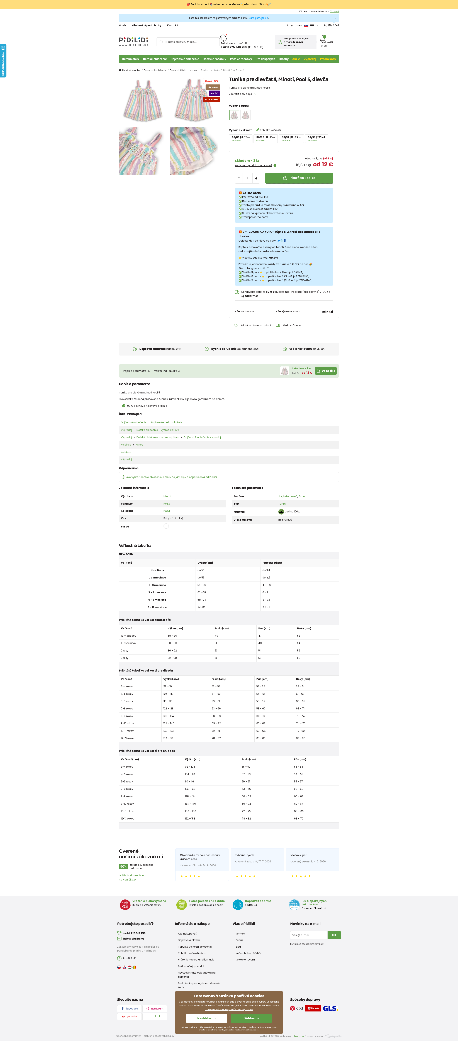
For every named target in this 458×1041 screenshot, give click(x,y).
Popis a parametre (135, 371)
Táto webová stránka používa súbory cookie (229, 1009)
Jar (280, 496)
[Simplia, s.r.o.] (333, 1035)
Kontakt (172, 25)
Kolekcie (126, 444)
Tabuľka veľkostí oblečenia (195, 946)
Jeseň (293, 496)
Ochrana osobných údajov (159, 1035)
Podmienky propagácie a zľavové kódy (199, 985)
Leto (286, 496)
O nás (122, 25)
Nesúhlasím (206, 1018)
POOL (167, 511)
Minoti (139, 444)
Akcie (296, 59)
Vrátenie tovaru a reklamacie (196, 959)
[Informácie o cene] (309, 165)
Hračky (284, 59)
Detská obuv (130, 59)
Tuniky (282, 503)
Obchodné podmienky (146, 25)
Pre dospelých (265, 59)
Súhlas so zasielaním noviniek (306, 943)
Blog (238, 946)
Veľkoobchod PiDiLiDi (248, 953)
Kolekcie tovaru (245, 959)
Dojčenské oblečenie (184, 59)
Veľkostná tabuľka (165, 371)
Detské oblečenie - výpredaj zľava (158, 430)
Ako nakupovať (187, 933)
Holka (167, 503)
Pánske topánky (241, 59)
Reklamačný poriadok (191, 966)
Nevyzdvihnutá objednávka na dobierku (197, 974)
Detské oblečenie (155, 59)
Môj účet (333, 25)
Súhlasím (251, 1018)
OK (334, 935)
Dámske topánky (214, 59)
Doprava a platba (189, 940)
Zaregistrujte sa (258, 18)
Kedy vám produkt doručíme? (253, 165)
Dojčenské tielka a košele (183, 70)
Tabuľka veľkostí (270, 130)
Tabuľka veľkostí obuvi (192, 953)
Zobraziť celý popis (240, 94)
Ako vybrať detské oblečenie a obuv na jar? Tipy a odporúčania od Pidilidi (171, 477)
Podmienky (333, 11)
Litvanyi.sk (298, 1036)
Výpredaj (310, 59)
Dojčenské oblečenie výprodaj (202, 437)
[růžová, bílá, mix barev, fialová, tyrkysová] (245, 115)
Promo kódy (328, 59)
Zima (302, 496)
